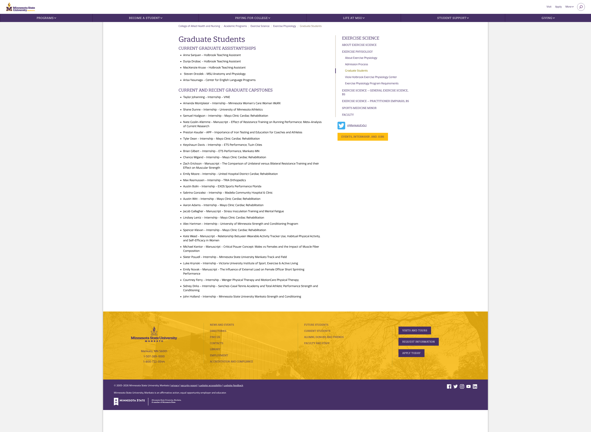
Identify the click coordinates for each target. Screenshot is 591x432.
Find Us (215, 337)
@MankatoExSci (357, 125)
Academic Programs (235, 26)
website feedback (233, 385)
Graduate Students (356, 70)
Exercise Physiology (284, 26)
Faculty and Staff (317, 343)
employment (219, 355)
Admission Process (356, 64)
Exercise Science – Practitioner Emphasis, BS (375, 101)
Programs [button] (45, 18)
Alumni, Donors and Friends (324, 337)
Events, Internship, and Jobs (362, 136)
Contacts (216, 343)
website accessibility (210, 385)
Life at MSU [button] (352, 18)
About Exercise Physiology (361, 57)
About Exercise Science (359, 44)
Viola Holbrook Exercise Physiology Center (371, 77)
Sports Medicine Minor (359, 108)
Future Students (316, 324)
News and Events (222, 324)
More (568, 6)
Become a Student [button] (144, 18)
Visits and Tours (414, 330)
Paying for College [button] (251, 18)
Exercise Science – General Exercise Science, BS (375, 92)
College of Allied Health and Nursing (199, 26)
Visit (549, 6)
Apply (558, 6)
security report (189, 385)
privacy (175, 385)
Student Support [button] (451, 18)
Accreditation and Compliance (231, 361)
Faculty (348, 114)
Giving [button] (547, 18)
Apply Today (411, 353)
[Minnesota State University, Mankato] (154, 334)
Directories (218, 330)
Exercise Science (260, 26)
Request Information (418, 341)
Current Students (317, 330)
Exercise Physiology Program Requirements (371, 83)
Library (215, 349)
